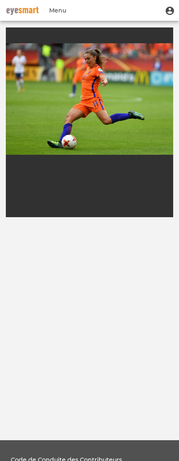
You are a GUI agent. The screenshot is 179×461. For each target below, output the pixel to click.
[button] (170, 10)
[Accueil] (22, 10)
